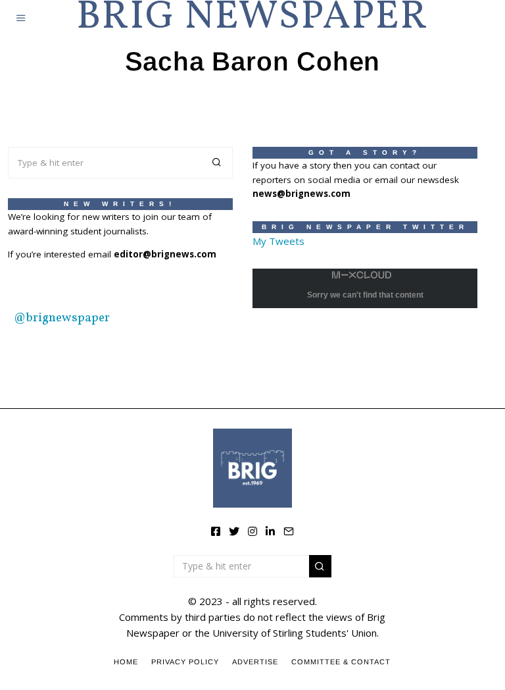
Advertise (255, 662)
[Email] (288, 531)
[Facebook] (216, 531)
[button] (217, 162)
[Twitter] (234, 531)
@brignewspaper (62, 318)
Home (126, 662)
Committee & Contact (341, 662)
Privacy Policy (185, 662)
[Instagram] (252, 531)
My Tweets (278, 241)
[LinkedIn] (270, 531)
